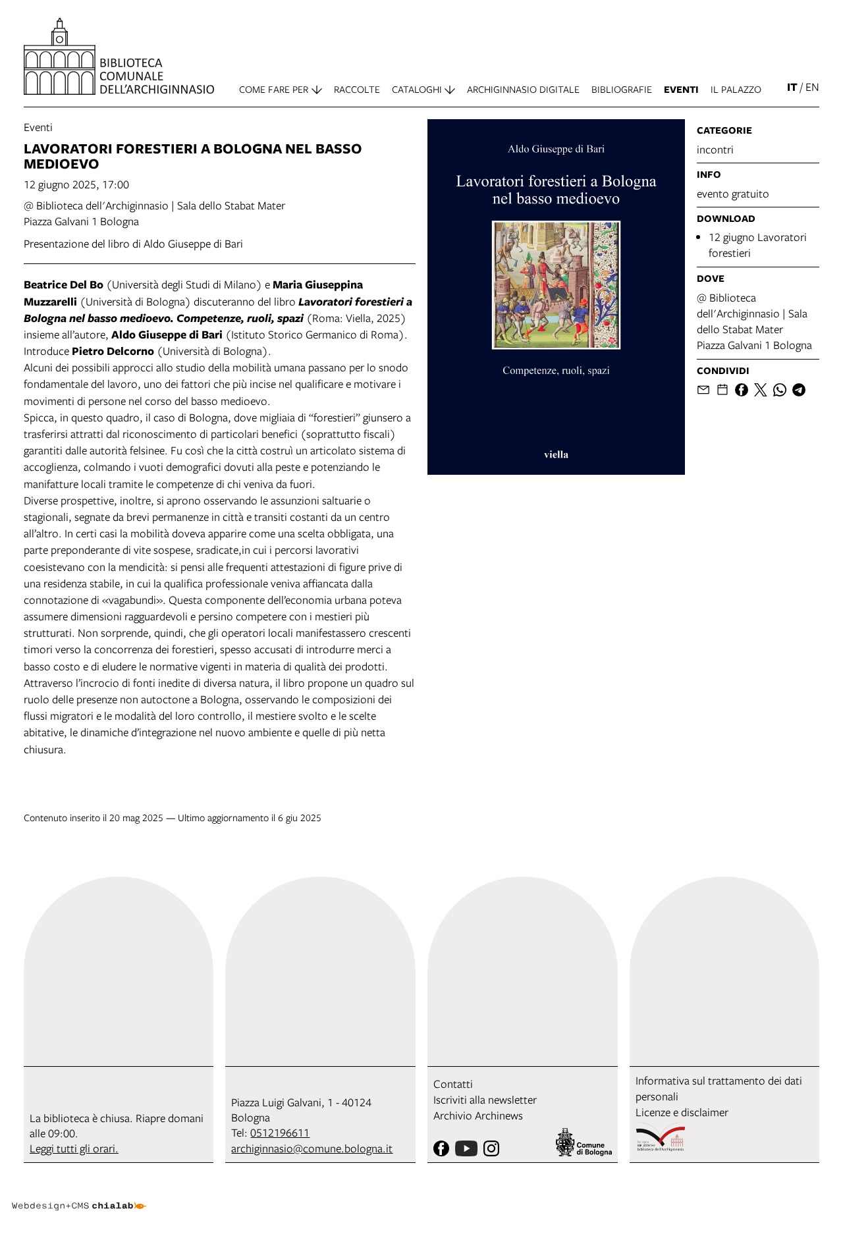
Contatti (453, 1083)
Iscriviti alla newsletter (485, 1099)
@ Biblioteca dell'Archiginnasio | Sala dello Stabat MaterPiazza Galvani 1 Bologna (754, 321)
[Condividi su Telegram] (798, 390)
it (792, 86)
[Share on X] (760, 390)
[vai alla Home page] (119, 56)
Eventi (38, 126)
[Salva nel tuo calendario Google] (722, 390)
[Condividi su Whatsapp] (779, 390)
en (812, 86)
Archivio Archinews (478, 1115)
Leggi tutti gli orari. (74, 1148)
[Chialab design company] (79, 1194)
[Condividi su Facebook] (741, 390)
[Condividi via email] (703, 390)
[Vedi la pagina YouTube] (466, 1148)
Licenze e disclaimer (682, 1111)
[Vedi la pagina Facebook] (441, 1148)
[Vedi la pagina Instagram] (491, 1148)
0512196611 (280, 1132)
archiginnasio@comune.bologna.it (312, 1148)
